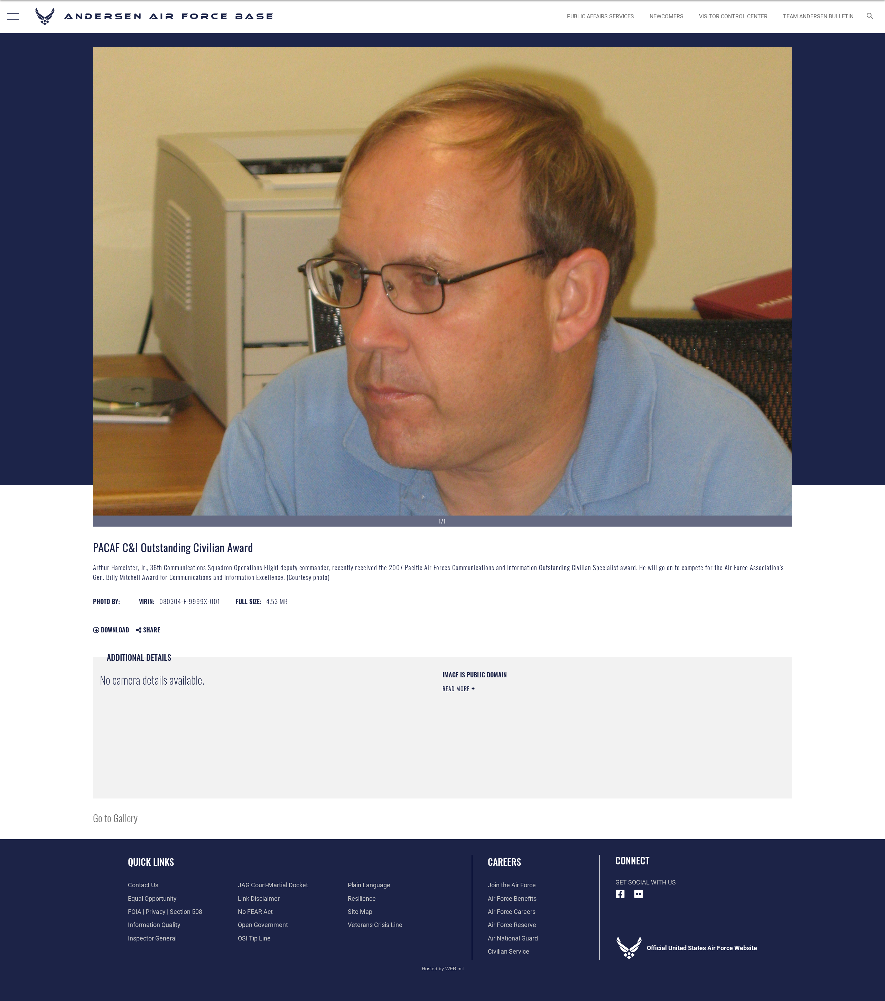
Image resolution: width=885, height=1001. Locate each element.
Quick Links (151, 862)
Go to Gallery (115, 817)
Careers (504, 862)
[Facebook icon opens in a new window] (620, 894)
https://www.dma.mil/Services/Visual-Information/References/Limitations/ (523, 723)
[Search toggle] (870, 17)
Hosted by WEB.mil (443, 968)
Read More (457, 689)
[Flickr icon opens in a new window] (638, 894)
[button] (11, 16)
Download (114, 629)
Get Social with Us (645, 882)
